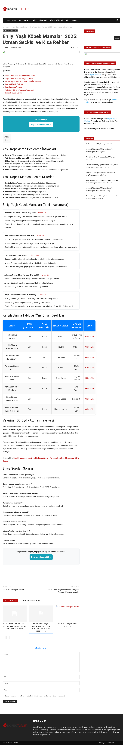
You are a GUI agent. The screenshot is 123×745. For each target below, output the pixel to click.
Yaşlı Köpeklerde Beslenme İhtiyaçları (20, 76)
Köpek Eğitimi (56, 20)
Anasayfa (11, 20)
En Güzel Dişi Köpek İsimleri (13, 590)
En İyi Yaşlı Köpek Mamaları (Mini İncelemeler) (23, 81)
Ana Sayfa (6, 27)
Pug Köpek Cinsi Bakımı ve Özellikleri (99, 157)
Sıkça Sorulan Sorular (13, 93)
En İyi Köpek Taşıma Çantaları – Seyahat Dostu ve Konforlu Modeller (64, 591)
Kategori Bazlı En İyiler (14, 84)
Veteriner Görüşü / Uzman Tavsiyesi (19, 90)
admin (7, 47)
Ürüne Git (42, 213)
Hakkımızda (24, 20)
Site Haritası (112, 743)
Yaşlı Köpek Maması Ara (41, 124)
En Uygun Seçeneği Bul (41, 557)
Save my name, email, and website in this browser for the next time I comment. (35, 696)
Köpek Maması (72, 20)
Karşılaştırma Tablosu (13, 87)
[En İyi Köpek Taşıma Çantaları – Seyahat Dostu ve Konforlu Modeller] (41, 613)
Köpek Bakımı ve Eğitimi (20, 27)
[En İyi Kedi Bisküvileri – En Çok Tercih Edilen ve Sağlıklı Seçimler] (15, 613)
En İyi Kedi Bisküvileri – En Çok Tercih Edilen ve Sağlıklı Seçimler (14, 626)
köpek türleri (83, 727)
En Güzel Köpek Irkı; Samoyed (96, 144)
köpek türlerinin (95, 74)
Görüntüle (89, 337)
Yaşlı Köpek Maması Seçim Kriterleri (19, 78)
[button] (117, 21)
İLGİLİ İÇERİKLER (10, 601)
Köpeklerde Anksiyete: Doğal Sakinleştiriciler (30, 458)
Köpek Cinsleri (40, 20)
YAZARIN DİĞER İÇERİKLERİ (29, 601)
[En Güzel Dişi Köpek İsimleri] (68, 613)
